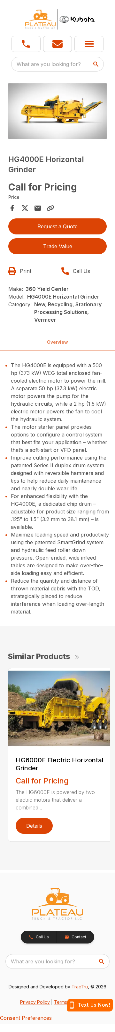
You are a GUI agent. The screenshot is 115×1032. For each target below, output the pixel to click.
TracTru (80, 986)
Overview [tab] (57, 342)
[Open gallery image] (57, 111)
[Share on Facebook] (12, 208)
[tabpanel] (57, 112)
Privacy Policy (35, 1002)
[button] (26, 44)
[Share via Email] (38, 208)
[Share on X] (25, 208)
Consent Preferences (26, 1018)
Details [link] (34, 826)
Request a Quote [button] (57, 226)
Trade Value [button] (57, 246)
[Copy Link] (50, 208)
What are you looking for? (49, 64)
